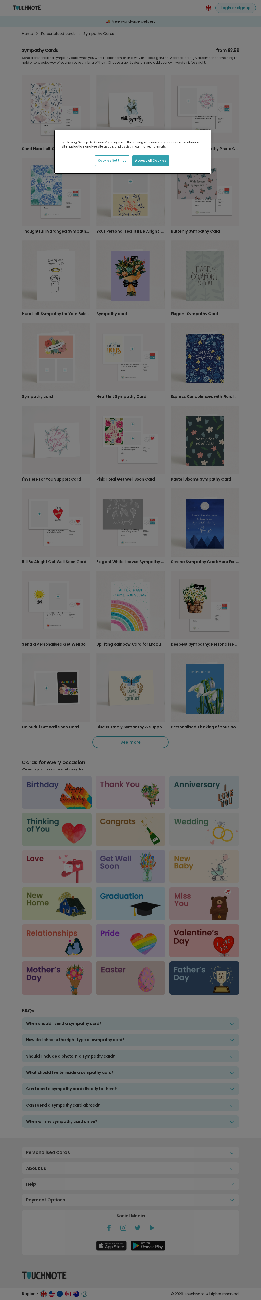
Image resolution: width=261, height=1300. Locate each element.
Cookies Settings (112, 160)
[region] (132, 152)
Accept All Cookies (150, 160)
